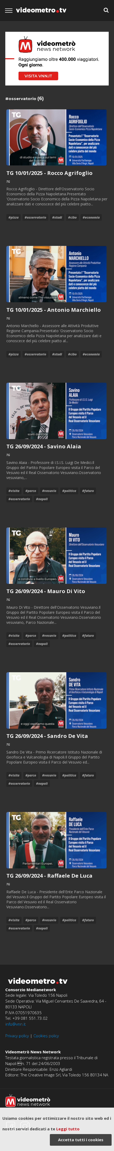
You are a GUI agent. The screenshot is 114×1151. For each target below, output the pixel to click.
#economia (91, 217)
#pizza (13, 217)
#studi (57, 217)
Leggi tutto (68, 1128)
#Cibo (72, 217)
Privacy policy (17, 1035)
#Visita (13, 491)
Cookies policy (46, 1035)
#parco (30, 491)
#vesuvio (49, 491)
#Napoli (42, 499)
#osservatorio (35, 217)
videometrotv (41, 10)
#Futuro (88, 491)
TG (8, 181)
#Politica (69, 491)
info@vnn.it (15, 1024)
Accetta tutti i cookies (80, 1139)
